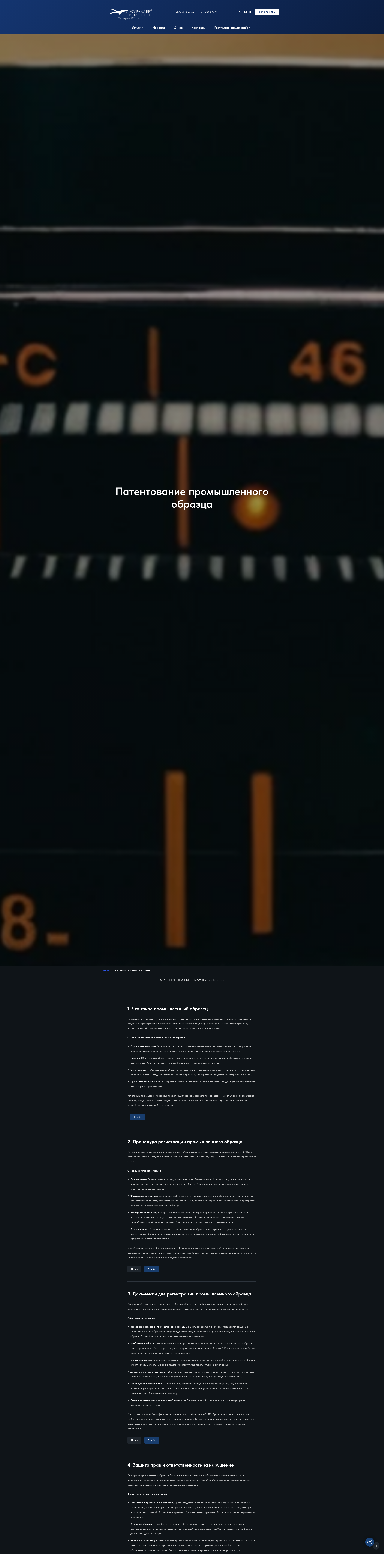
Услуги (136, 27)
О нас (178, 27)
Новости (159, 27)
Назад (134, 1269)
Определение (167, 980)
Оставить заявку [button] (267, 12)
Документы (200, 980)
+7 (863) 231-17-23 (208, 12)
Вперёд (138, 1117)
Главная (105, 970)
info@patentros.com (185, 12)
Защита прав (216, 980)
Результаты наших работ (232, 27)
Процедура (184, 980)
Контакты (198, 27)
